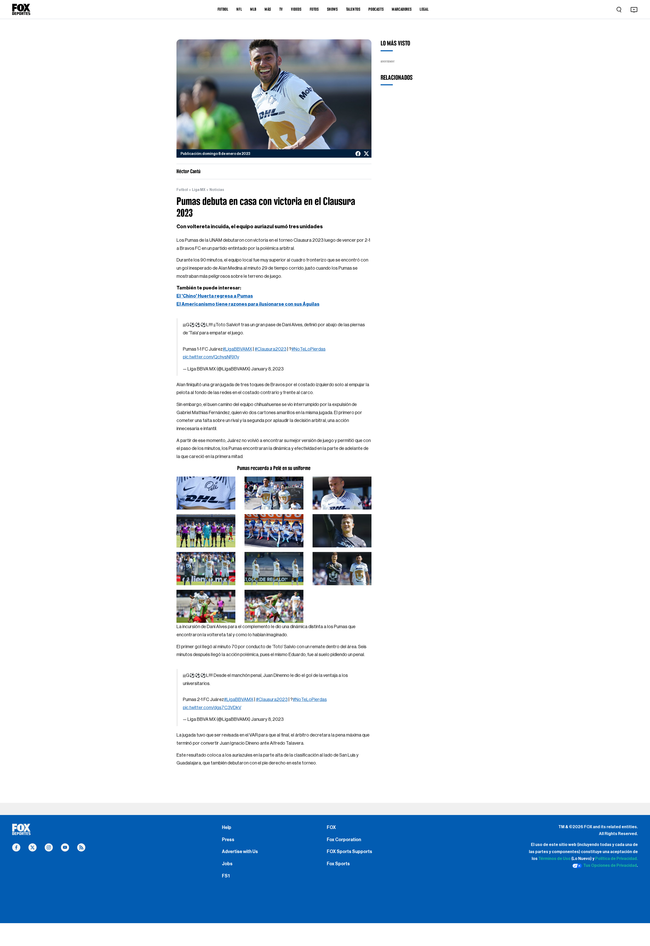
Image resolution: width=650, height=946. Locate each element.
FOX (331, 827)
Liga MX (198, 190)
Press (228, 839)
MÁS (268, 9)
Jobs (227, 863)
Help (226, 827)
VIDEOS (296, 9)
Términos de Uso (554, 859)
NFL (239, 9)
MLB (253, 9)
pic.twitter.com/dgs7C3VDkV (212, 707)
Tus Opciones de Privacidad (610, 865)
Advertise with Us (240, 851)
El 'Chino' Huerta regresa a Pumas (214, 296)
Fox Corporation (344, 839)
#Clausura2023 (270, 349)
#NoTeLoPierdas (308, 349)
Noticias (216, 190)
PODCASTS (376, 9)
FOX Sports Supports (349, 851)
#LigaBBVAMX (237, 349)
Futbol (182, 190)
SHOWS (332, 9)
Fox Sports (338, 863)
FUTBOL (223, 9)
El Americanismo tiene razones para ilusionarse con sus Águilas (247, 304)
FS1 (226, 876)
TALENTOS (353, 9)
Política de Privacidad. (616, 859)
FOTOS (314, 9)
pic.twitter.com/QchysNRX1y (211, 357)
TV (281, 9)
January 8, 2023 (267, 369)
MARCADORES (402, 9)
